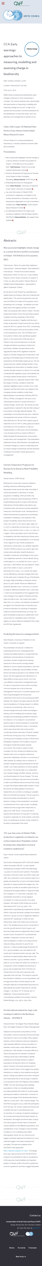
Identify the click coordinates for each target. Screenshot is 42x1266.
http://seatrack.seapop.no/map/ (16, 1151)
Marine (11, 1248)
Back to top (20, 1256)
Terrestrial (21, 1248)
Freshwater (33, 1248)
